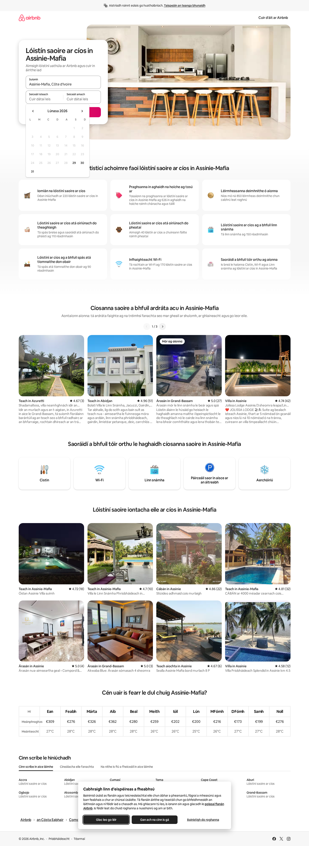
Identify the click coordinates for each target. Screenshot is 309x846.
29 (74, 163)
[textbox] (44, 99)
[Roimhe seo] (146, 326)
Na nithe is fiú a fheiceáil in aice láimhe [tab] (127, 767)
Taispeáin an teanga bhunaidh (184, 5)
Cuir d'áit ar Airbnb (273, 17)
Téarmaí (79, 839)
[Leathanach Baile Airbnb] (29, 17)
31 (32, 171)
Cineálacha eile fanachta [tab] (77, 767)
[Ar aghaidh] (162, 326)
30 (82, 163)
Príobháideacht (59, 839)
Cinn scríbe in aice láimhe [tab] (36, 767)
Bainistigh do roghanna (203, 820)
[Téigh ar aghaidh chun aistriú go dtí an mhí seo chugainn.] (82, 111)
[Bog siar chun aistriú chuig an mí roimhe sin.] (33, 111)
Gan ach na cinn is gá (154, 820)
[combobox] (63, 84)
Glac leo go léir (106, 820)
